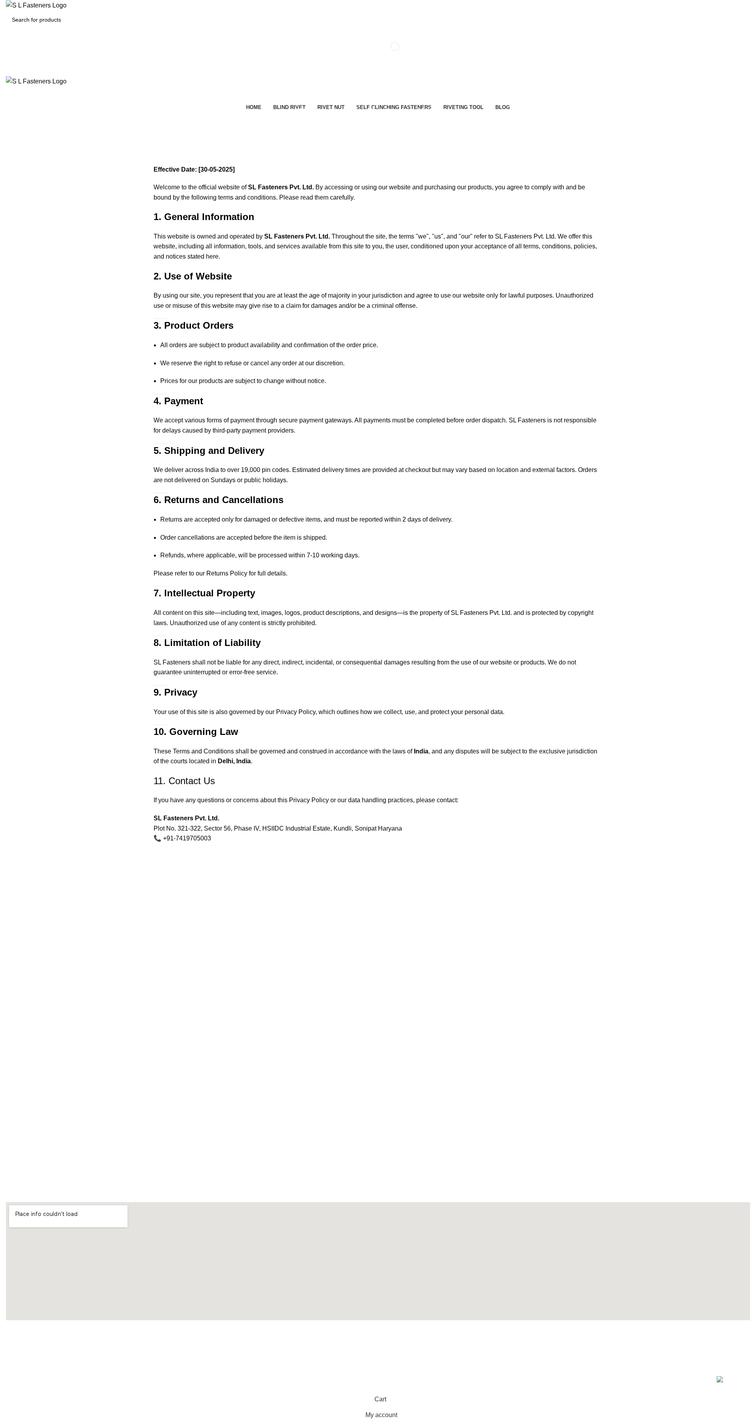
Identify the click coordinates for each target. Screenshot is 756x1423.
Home (347, 132)
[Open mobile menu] (378, 68)
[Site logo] (36, 5)
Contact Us (19, 907)
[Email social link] (351, 1344)
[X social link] (324, 1344)
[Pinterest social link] (405, 1344)
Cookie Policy (22, 934)
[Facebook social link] (297, 1344)
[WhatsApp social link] (458, 1344)
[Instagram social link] (378, 1344)
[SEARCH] (753, 15)
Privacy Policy (23, 947)
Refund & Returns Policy (36, 974)
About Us (17, 893)
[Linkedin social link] (431, 1344)
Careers (16, 920)
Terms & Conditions (30, 961)
